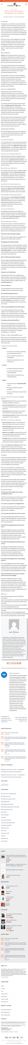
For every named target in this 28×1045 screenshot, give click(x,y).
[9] (18, 218)
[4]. (9, 174)
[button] (2, 4)
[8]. (12, 282)
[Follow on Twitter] (5, 977)
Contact (3, 988)
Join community (16, 1041)
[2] (10, 147)
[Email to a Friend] (15, 663)
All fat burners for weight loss (8, 793)
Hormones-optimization (6, 822)
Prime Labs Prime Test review (11, 732)
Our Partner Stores (10, 1040)
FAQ (2, 991)
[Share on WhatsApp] (8, 663)
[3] (25, 159)
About (2, 986)
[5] (14, 189)
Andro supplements (5, 1015)
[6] (9, 198)
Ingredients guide (5, 825)
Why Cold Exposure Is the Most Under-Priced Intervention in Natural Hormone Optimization (16, 737)
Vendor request (4, 999)
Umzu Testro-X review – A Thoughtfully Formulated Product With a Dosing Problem (12, 770)
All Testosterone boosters (7, 799)
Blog (17, 1040)
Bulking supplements (6, 809)
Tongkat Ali (3, 838)
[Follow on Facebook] (2, 977)
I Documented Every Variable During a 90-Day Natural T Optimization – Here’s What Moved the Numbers (15, 758)
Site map (10, 1041)
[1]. (21, 105)
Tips (2, 835)
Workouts (3, 841)
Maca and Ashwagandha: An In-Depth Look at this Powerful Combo (21, 719)
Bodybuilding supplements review (9, 806)
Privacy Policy (4, 993)
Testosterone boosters (6, 1009)
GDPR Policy (4, 996)
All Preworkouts (5, 796)
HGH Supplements (5, 1012)
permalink (25, 668)
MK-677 (3, 830)
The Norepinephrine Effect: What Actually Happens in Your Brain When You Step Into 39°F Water (15, 744)
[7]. (12, 250)
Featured (3, 812)
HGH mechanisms (5, 820)
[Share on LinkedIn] (20, 663)
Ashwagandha (14, 9)
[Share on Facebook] (10, 663)
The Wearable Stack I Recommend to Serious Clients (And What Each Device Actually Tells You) (15, 751)
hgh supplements (4, 784)
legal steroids (4, 828)
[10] (24, 230)
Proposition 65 (4, 1001)
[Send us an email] (7, 977)
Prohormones (4, 833)
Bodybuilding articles (6, 804)
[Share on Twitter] (13, 663)
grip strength (4, 814)
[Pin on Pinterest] (18, 663)
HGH (2, 817)
